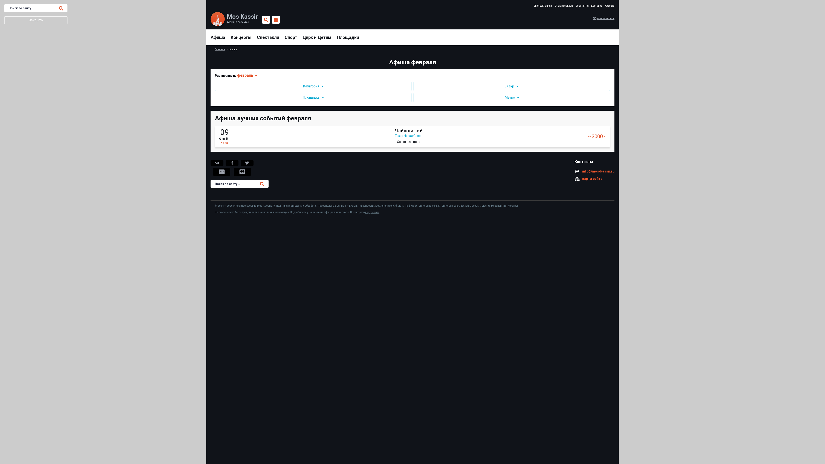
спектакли (387, 205)
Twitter (247, 163)
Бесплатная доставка (589, 5)
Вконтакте (217, 163)
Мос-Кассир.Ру (266, 205)
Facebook (232, 163)
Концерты (241, 37)
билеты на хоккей (429, 205)
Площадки (348, 37)
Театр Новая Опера (408, 135)
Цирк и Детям (317, 37)
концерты (368, 205)
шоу (377, 205)
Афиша (218, 37)
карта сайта (592, 179)
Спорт (291, 37)
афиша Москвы (469, 205)
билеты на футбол (406, 205)
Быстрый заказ (543, 5)
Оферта (609, 5)
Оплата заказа (564, 5)
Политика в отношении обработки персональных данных (311, 205)
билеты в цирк (450, 205)
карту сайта (372, 212)
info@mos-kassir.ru (598, 171)
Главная (220, 49)
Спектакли (268, 37)
